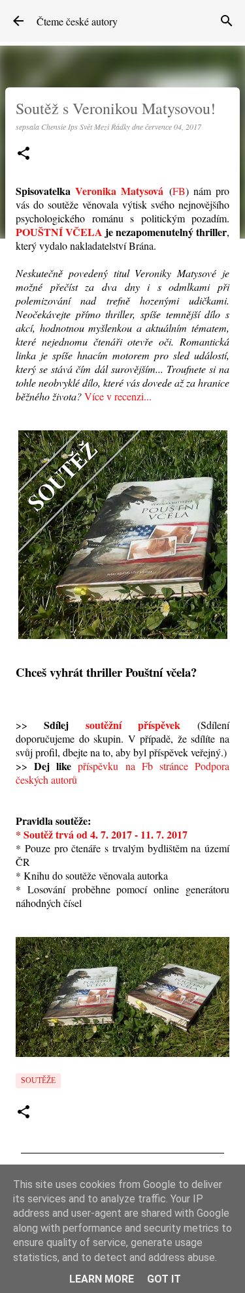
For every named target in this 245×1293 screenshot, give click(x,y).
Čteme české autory (77, 21)
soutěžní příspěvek (133, 724)
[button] (23, 154)
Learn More (101, 1279)
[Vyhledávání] (227, 21)
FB (179, 191)
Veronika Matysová (119, 190)
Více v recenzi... (118, 396)
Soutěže (38, 1080)
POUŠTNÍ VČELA (59, 231)
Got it (164, 1279)
